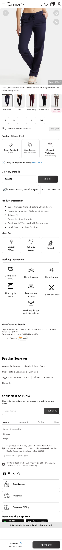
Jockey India (28, 525)
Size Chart (55, 128)
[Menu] (3, 4)
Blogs (5, 438)
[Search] (40, 4)
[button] (53, 4)
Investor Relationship (12, 429)
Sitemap (6, 434)
